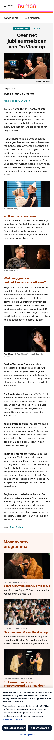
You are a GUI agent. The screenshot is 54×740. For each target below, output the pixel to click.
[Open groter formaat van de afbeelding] (27, 194)
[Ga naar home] (27, 6)
